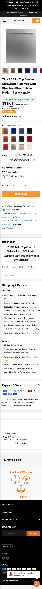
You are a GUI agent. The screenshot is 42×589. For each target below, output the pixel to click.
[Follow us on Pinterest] (7, 558)
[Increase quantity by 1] (25, 185)
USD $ (5, 546)
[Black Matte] (29, 131)
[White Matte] (29, 147)
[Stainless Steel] (5, 131)
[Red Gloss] (29, 139)
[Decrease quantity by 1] (14, 185)
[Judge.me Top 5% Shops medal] (21, 489)
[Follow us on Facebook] (3, 558)
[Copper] (5, 139)
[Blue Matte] (21, 131)
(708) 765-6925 (23, 15)
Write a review (21, 443)
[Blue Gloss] (13, 131)
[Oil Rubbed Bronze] (21, 139)
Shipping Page (33, 333)
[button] (8, 116)
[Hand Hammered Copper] (13, 139)
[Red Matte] (5, 147)
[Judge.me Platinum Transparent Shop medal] (15, 479)
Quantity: (6, 185)
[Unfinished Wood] (21, 147)
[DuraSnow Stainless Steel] (13, 147)
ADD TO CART (21, 194)
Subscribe (34, 533)
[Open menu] (4, 20)
